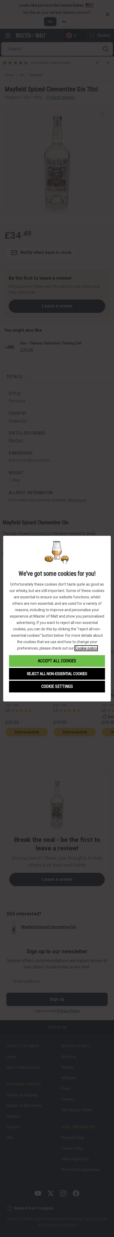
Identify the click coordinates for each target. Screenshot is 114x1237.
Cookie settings (57, 686)
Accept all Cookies (57, 660)
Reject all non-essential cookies (57, 673)
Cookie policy (86, 648)
